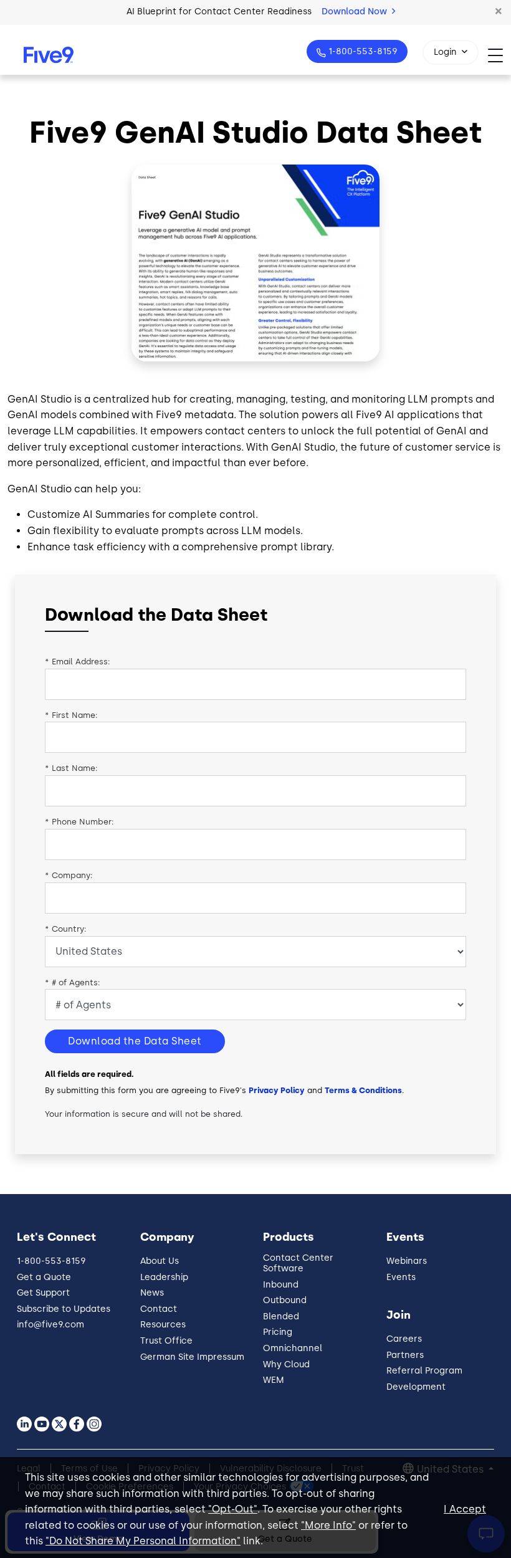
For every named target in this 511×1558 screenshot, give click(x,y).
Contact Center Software (298, 1263)
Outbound (285, 1300)
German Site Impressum (192, 1357)
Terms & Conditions (363, 1090)
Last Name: (71, 768)
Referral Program (424, 1370)
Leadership (164, 1277)
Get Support (43, 1293)
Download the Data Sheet (135, 1041)
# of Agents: (72, 982)
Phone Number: (79, 821)
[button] (498, 12)
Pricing (277, 1332)
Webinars (406, 1261)
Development (416, 1387)
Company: (69, 875)
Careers (404, 1339)
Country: (66, 929)
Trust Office (166, 1341)
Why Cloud (286, 1364)
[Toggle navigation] (499, 55)
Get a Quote (44, 1277)
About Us (159, 1261)
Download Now (355, 11)
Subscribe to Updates (63, 1309)
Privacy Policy (277, 1090)
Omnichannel (292, 1348)
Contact (158, 1309)
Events (401, 1277)
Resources (163, 1324)
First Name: (71, 715)
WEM (273, 1380)
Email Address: (77, 661)
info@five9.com (50, 1324)
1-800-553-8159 (363, 51)
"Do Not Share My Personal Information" (143, 1541)
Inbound (280, 1284)
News (152, 1293)
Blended (281, 1316)
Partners (405, 1355)
